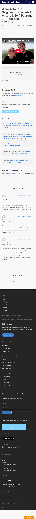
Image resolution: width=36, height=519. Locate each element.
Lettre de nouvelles (7, 371)
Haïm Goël (26, 26)
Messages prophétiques (8, 362)
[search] (26, 2)
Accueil (4, 299)
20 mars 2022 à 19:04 (6, 244)
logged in (11, 282)
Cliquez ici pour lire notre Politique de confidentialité (17, 319)
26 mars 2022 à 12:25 (6, 200)
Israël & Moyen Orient (8, 385)
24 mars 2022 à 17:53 (6, 221)
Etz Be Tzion (5, 382)
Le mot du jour (6, 376)
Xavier (6, 26)
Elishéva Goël (6, 348)
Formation (5, 304)
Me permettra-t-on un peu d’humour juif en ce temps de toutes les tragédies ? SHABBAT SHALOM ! (17, 125)
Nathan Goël (5, 351)
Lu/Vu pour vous (6, 368)
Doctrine (4, 359)
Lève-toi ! (5, 379)
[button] (33, 2)
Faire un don (8, 335)
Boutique (4, 307)
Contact (4, 310)
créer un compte (11, 173)
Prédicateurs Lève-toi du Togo (10, 356)
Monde (4, 388)
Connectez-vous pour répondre (24, 195)
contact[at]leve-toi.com (20, 95)
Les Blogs (4, 302)
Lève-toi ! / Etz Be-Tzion (11, 2)
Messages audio (6, 365)
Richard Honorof (6, 354)
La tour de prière (6, 373)
